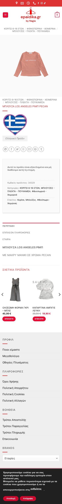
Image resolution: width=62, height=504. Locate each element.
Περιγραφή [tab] (8, 226)
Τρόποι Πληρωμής (13, 432)
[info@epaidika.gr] (22, 3)
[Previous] (3, 301)
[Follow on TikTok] (45, 3)
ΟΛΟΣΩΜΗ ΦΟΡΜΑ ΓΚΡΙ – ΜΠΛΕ (15, 309)
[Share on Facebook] (11, 149)
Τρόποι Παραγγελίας (15, 426)
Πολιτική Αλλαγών (14, 400)
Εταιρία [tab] (6, 239)
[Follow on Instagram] (42, 3)
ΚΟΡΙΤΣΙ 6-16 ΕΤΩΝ (14, 28)
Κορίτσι (20, 200)
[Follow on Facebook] (38, 3)
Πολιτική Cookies (13, 394)
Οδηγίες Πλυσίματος (15, 362)
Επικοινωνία (10, 439)
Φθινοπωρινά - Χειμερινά (41, 28)
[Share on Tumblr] (41, 149)
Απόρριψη (28, 498)
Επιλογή (9, 319)
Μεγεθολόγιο (10, 356)
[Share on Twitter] (17, 149)
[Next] (59, 301)
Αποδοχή (10, 498)
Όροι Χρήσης (10, 381)
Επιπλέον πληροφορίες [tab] (16, 232)
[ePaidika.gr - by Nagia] (31, 15)
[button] (5, 15)
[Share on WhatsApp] (5, 149)
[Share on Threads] (23, 149)
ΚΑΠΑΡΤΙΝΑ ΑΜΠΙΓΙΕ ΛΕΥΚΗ (44, 309)
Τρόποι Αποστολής (14, 419)
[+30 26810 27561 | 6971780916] (35, 3)
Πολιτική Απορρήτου (15, 388)
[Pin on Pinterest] (35, 149)
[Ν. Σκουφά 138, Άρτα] (17, 3)
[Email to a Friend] (29, 149)
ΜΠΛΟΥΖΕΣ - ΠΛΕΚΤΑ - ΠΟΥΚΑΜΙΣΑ (31, 31)
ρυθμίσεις (36, 488)
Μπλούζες (31, 200)
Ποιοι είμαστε (11, 349)
